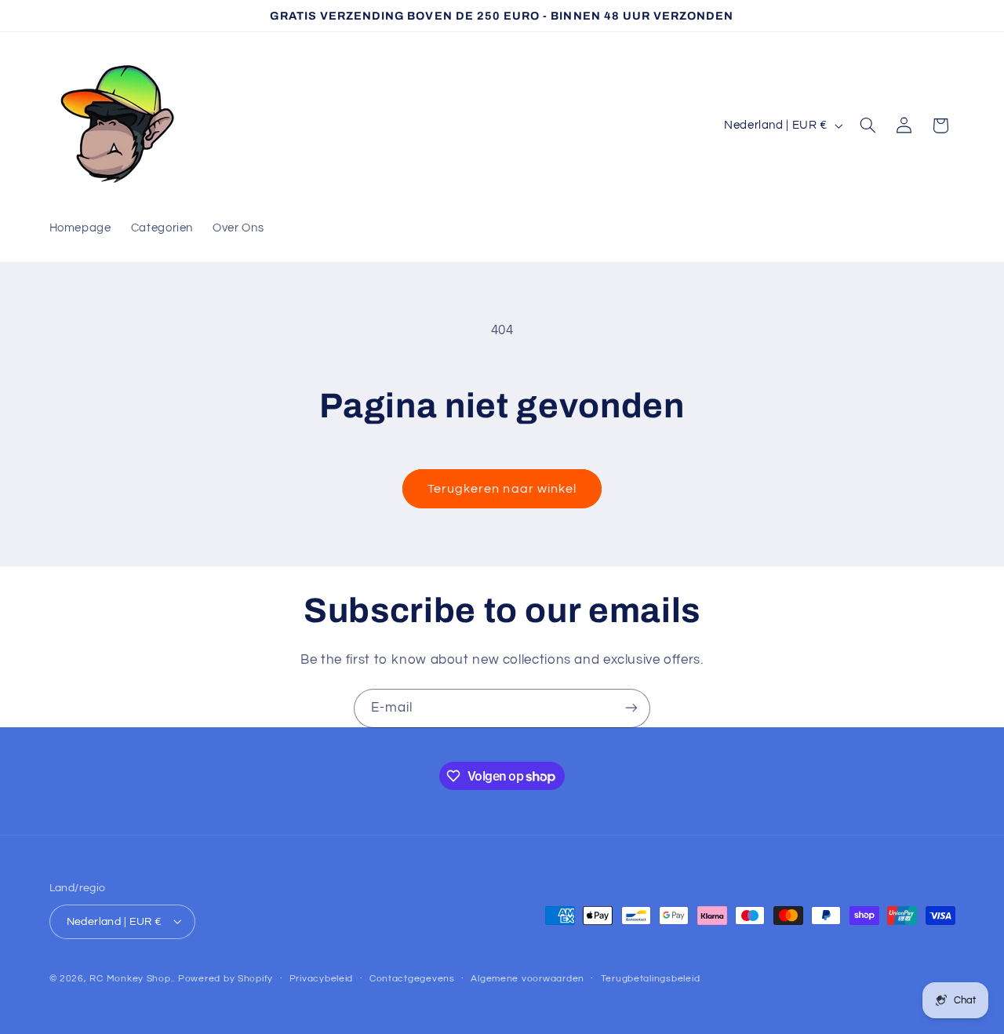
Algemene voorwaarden (527, 978)
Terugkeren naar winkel (502, 488)
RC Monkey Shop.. (132, 978)
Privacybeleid (321, 978)
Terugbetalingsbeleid (650, 978)
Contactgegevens (412, 978)
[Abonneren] (631, 708)
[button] (867, 125)
